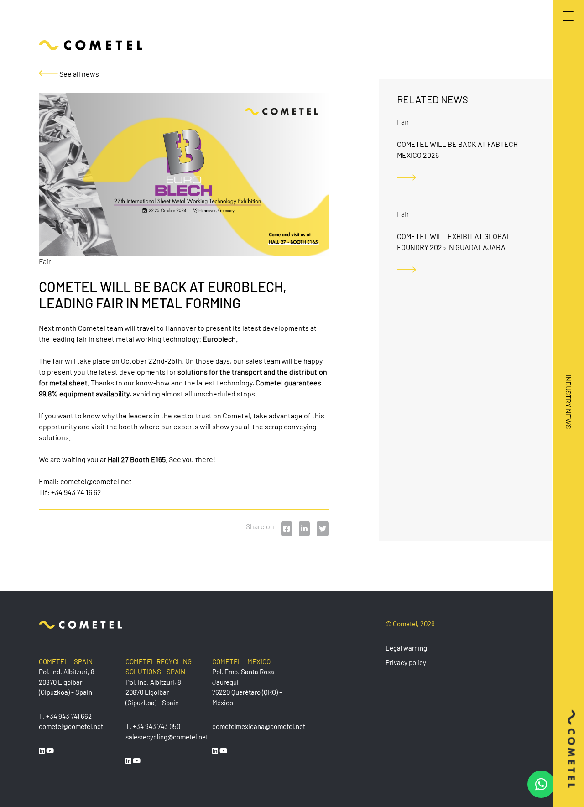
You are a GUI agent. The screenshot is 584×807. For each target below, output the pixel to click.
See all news (78, 73)
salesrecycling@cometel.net (166, 737)
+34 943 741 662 (69, 716)
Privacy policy (406, 662)
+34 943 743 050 (156, 726)
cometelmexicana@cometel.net (258, 726)
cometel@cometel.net (96, 481)
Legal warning (406, 648)
